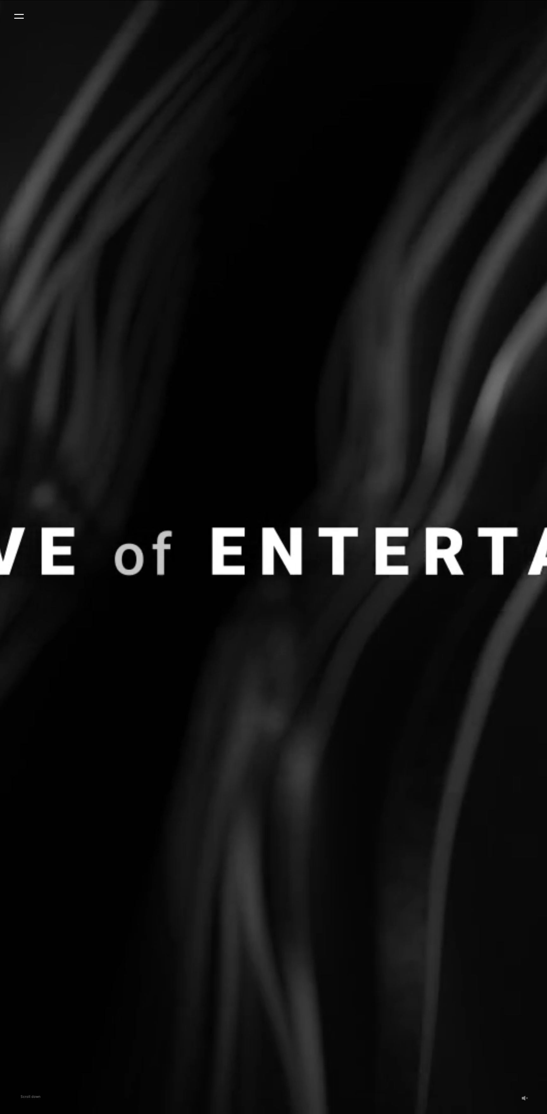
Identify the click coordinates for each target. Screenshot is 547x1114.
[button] (19, 16)
